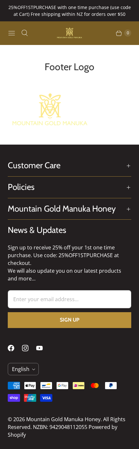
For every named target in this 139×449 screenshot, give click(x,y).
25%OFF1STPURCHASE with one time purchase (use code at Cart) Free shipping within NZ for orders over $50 (69, 10)
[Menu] (11, 33)
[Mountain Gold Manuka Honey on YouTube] (43, 348)
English (20, 369)
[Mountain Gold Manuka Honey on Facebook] (15, 348)
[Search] (24, 33)
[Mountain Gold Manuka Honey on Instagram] (29, 348)
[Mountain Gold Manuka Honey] (69, 33)
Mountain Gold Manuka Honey (63, 419)
